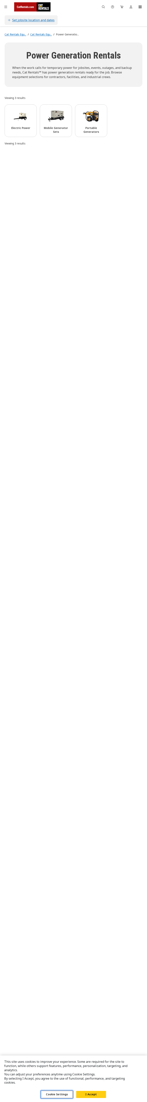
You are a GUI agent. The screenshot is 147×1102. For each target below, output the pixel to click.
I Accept (91, 1094)
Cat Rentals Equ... (15, 34)
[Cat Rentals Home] (32, 6)
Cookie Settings (57, 1094)
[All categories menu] (6, 7)
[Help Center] (112, 6)
